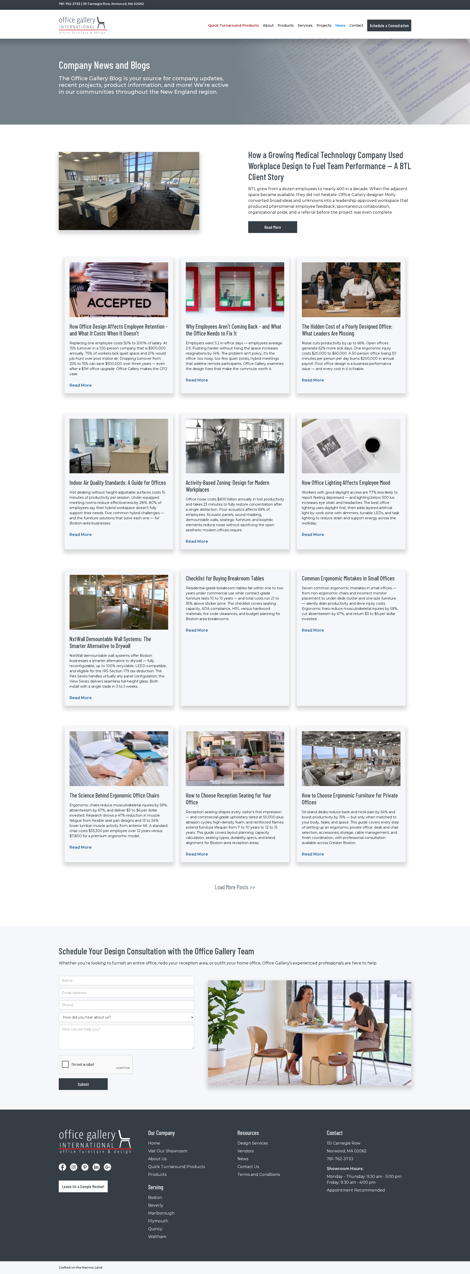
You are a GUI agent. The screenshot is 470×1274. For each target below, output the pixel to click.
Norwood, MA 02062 (347, 1151)
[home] (83, 25)
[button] (233, 25)
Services (305, 25)
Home (154, 1143)
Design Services (252, 1143)
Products (157, 1174)
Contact (356, 25)
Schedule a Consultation (389, 25)
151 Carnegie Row (343, 1143)
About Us (157, 1159)
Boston (155, 1197)
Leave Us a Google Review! (83, 1186)
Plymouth (158, 1221)
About (268, 25)
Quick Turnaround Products (176, 1166)
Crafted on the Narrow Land (80, 1267)
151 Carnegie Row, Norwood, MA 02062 (113, 4)
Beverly (155, 1205)
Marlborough (161, 1213)
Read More (272, 227)
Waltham (157, 1236)
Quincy (155, 1229)
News (340, 25)
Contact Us (248, 1166)
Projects (324, 25)
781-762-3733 (69, 4)
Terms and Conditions (258, 1174)
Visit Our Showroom (167, 1151)
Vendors (245, 1151)
